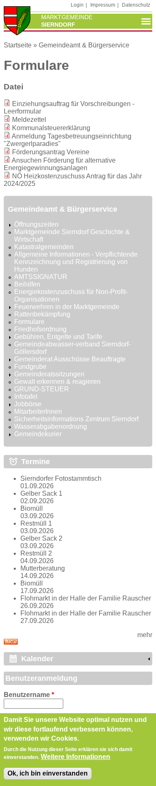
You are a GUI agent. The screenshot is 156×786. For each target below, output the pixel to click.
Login (77, 5)
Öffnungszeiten (36, 224)
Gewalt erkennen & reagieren (57, 381)
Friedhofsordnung (40, 329)
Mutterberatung (42, 568)
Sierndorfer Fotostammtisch (61, 478)
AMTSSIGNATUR (40, 276)
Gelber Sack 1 (41, 493)
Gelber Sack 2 (41, 538)
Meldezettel (29, 119)
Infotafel (25, 396)
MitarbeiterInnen (38, 411)
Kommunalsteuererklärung (51, 127)
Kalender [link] (37, 659)
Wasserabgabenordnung (50, 426)
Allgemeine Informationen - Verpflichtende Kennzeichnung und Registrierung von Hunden (76, 262)
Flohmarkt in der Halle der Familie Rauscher (85, 598)
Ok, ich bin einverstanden (47, 773)
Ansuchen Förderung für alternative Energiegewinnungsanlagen (60, 164)
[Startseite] (17, 21)
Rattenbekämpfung (42, 314)
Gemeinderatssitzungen (49, 374)
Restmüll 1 (36, 523)
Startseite (18, 45)
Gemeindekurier (38, 433)
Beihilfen (27, 284)
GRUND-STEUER (41, 389)
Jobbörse (28, 404)
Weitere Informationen (75, 756)
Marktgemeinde (66, 17)
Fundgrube (30, 366)
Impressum (102, 5)
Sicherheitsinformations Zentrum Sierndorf (76, 419)
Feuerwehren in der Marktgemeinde (66, 306)
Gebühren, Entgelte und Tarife (58, 336)
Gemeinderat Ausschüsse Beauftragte (70, 359)
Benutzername (29, 694)
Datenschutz (136, 5)
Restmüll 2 (36, 553)
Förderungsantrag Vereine (50, 152)
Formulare (29, 321)
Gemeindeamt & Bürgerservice (84, 45)
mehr (144, 634)
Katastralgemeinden (44, 246)
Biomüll (31, 508)
